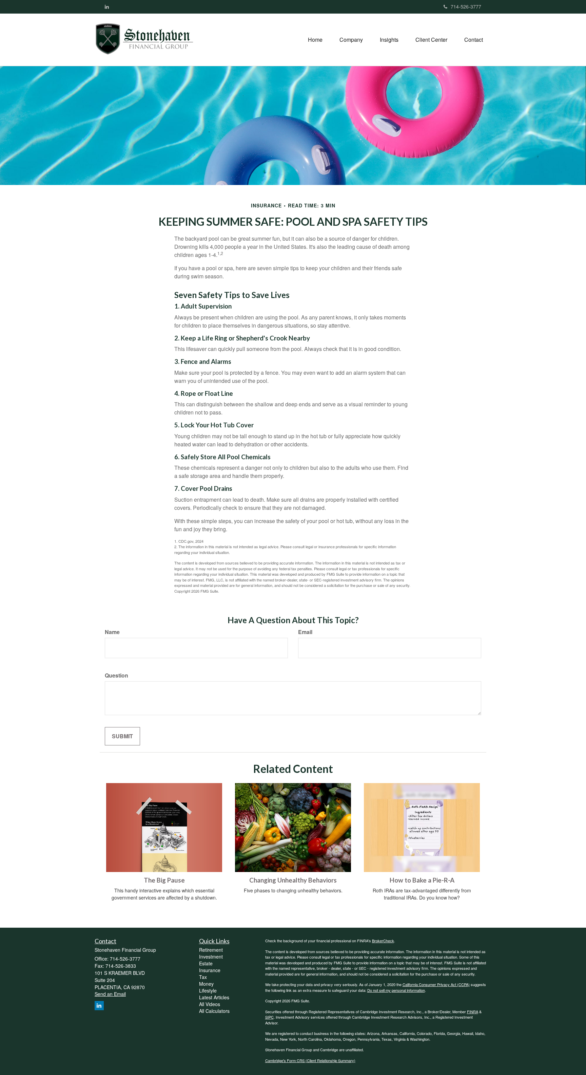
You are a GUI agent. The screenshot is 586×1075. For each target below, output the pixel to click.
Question (116, 675)
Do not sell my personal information (396, 990)
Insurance (209, 970)
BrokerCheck (383, 940)
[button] (351, 39)
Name (112, 632)
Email (305, 632)
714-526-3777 (466, 6)
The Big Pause (164, 880)
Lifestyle (208, 990)
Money (206, 983)
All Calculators (214, 1010)
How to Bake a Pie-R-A (422, 880)
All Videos (209, 1004)
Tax (203, 977)
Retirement (211, 949)
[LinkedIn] (107, 6)
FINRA (472, 1011)
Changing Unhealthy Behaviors (293, 880)
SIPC (269, 1017)
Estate (206, 963)
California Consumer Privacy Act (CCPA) (436, 984)
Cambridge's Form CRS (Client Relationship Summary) (310, 1060)
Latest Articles (214, 997)
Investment (211, 956)
